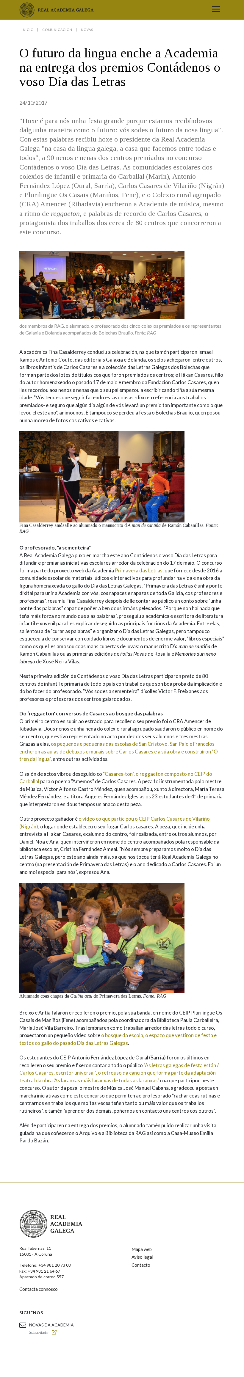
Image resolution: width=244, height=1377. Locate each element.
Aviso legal (142, 1257)
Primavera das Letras (138, 570)
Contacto (141, 1265)
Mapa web (142, 1249)
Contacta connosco (38, 1289)
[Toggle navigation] (216, 10)
